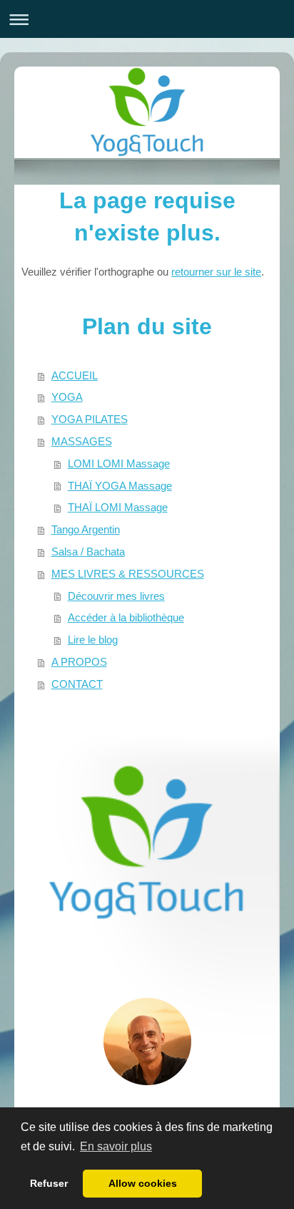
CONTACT (77, 684)
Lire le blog (93, 639)
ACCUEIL (74, 375)
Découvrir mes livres (116, 596)
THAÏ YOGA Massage (120, 486)
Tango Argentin (85, 529)
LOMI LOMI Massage (119, 463)
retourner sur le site (216, 272)
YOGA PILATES (89, 419)
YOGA (67, 397)
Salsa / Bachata (88, 551)
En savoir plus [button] (116, 1146)
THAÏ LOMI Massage (118, 507)
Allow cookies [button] (142, 1183)
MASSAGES (81, 441)
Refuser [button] (49, 1183)
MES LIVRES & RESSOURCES (127, 574)
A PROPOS (79, 662)
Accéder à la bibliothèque (126, 617)
